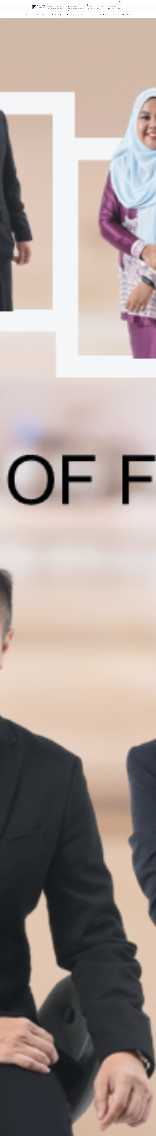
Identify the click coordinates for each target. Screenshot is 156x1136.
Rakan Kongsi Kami (72, 15)
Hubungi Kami (126, 15)
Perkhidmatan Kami (58, 15)
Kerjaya (93, 15)
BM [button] (121, 1)
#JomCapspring (114, 15)
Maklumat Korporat (42, 15)
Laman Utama (30, 15)
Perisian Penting (103, 15)
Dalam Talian (84, 15)
